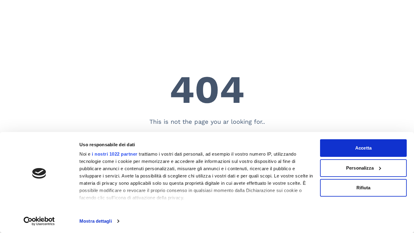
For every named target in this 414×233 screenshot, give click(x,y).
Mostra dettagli (95, 221)
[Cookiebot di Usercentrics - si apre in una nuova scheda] (39, 221)
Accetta (363, 147)
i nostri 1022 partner (115, 154)
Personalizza (360, 168)
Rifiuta (363, 187)
